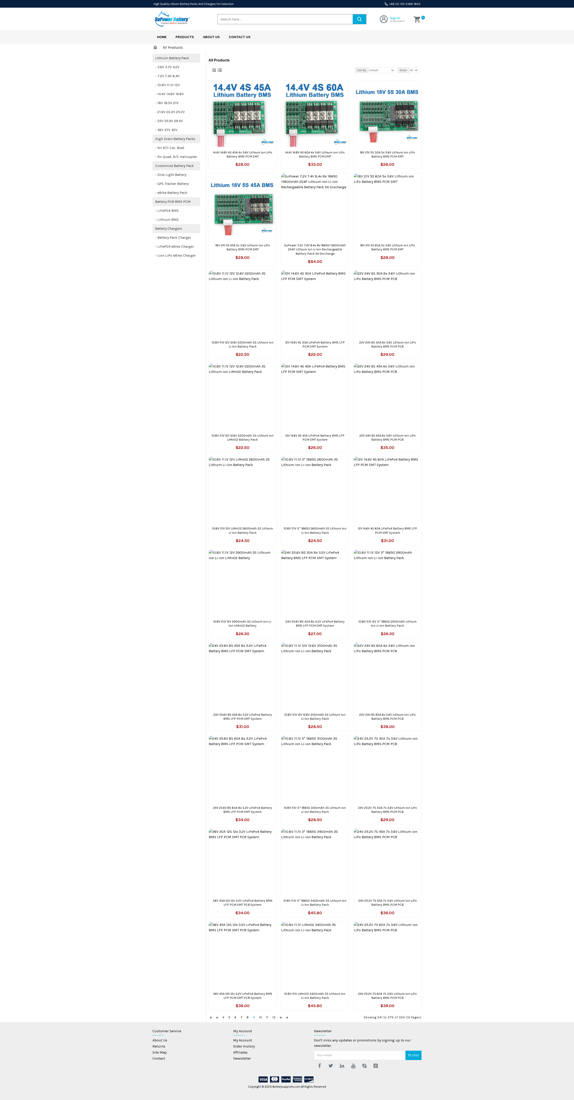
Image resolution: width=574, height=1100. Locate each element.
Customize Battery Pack (176, 166)
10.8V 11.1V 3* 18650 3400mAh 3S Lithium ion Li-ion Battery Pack (314, 903)
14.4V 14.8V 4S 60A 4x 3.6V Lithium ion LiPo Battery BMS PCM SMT (315, 154)
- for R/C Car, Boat (169, 148)
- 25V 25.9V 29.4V (169, 121)
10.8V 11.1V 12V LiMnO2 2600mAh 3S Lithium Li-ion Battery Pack (242, 530)
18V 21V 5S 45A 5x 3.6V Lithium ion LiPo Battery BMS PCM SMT (242, 247)
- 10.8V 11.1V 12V (167, 85)
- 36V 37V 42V (166, 130)
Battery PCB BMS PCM (176, 201)
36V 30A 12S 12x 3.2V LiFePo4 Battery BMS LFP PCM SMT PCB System (242, 903)
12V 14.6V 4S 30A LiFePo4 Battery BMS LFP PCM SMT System (315, 344)
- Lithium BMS (167, 219)
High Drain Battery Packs (176, 139)
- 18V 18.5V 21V (166, 103)
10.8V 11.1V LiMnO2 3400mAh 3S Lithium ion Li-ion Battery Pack (315, 996)
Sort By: (362, 70)
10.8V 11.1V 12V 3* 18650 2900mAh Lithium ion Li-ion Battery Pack (388, 624)
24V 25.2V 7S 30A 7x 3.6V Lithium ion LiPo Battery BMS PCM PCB (387, 810)
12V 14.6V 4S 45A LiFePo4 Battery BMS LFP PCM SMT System (314, 438)
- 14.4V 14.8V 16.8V (169, 94)
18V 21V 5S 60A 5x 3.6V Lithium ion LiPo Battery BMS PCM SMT (387, 247)
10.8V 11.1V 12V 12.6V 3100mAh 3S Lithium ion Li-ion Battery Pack (315, 717)
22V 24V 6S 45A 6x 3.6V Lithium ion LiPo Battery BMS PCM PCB (387, 438)
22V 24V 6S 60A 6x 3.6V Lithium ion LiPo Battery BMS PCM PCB (387, 717)
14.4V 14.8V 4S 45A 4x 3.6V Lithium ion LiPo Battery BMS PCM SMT (242, 154)
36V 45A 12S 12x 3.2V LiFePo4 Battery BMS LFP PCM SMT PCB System (242, 996)
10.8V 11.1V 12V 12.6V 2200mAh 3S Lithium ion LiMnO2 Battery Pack (243, 438)
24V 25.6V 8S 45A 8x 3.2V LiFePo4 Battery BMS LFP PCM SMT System (242, 717)
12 (274, 1017)
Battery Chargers (176, 228)
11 (267, 1017)
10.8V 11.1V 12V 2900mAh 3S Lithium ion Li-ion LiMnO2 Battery (242, 624)
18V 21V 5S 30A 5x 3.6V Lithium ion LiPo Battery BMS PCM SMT (387, 154)
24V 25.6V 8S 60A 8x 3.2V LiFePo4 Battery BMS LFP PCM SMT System (242, 810)
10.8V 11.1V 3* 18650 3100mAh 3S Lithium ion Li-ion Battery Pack (315, 810)
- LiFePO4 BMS (167, 210)
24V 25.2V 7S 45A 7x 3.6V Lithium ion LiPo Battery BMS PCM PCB (387, 903)
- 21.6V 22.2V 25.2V (170, 112)
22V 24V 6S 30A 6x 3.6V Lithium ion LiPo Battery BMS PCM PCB (387, 344)
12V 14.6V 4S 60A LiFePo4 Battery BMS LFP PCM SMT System (387, 530)
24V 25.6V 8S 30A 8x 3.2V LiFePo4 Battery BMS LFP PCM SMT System (315, 624)
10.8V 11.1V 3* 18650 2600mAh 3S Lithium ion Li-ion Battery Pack (315, 530)
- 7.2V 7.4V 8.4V (167, 76)
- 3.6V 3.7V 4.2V (167, 67)
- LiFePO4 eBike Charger (174, 246)
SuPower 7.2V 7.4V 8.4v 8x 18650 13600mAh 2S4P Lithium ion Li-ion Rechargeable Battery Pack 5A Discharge (315, 249)
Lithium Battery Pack (176, 58)
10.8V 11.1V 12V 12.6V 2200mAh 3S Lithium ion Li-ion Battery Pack (243, 344)
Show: (403, 70)
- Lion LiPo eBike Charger (175, 255)
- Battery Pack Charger (173, 237)
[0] (418, 19)
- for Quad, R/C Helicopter (176, 157)
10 (260, 1017)
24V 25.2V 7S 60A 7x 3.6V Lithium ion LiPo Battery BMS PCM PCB (387, 996)
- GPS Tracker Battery (172, 184)
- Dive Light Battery (170, 175)
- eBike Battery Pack (171, 192)
